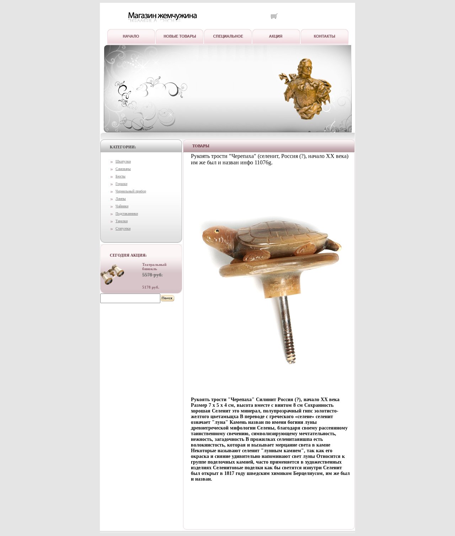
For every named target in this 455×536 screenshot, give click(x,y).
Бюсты (120, 176)
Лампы (121, 199)
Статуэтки (123, 228)
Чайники (122, 206)
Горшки (121, 184)
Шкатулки (123, 161)
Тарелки (122, 221)
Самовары (123, 169)
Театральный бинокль (154, 266)
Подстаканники (127, 213)
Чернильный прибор (131, 191)
